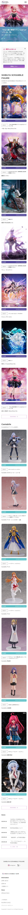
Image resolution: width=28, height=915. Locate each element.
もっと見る (12, 846)
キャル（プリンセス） (6, 32)
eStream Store (5, 893)
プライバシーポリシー (7, 905)
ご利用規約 (4, 899)
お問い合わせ (4, 880)
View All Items (13, 416)
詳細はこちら (14, 66)
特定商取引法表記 (6, 902)
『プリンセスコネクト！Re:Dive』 (13, 30)
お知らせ (3, 883)
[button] (22, 38)
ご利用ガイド (4, 886)
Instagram (12, 865)
